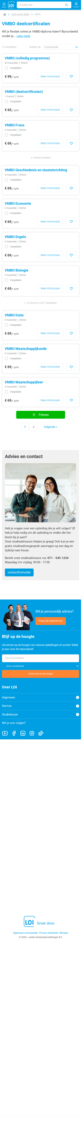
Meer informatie (50, 76)
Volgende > (50, 426)
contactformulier (19, 572)
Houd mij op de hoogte (41, 673)
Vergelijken (15, 68)
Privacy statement (48, 933)
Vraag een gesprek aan (50, 620)
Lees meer (23, 36)
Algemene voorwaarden (25, 933)
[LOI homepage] (11, 5)
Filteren (44, 415)
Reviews (64, 933)
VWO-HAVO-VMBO (20, 14)
